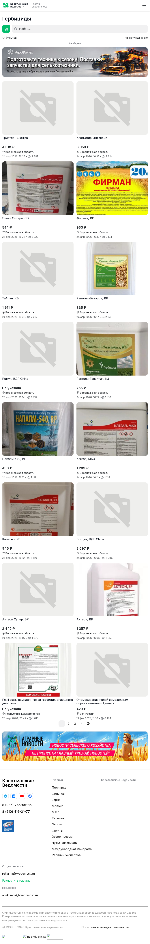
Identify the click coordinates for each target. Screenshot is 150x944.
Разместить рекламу (16, 880)
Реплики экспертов (66, 855)
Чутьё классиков (64, 843)
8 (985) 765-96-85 (17, 805)
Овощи (57, 824)
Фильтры (11, 37)
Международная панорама (72, 849)
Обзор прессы (62, 836)
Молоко (57, 806)
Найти (16, 29)
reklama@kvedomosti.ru (18, 873)
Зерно (56, 800)
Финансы (58, 793)
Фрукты (57, 830)
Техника (58, 818)
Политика (59, 787)
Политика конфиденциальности (105, 927)
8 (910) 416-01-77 (16, 812)
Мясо (55, 812)
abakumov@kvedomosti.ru (20, 895)
